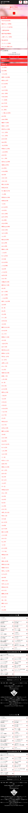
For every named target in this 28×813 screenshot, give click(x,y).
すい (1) (3, 486)
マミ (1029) (4, 100)
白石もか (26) (5, 428)
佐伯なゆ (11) (5, 187)
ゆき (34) (4, 174)
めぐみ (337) (5, 207)
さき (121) (4, 210)
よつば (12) (4, 272)
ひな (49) (4, 314)
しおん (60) (4, 450)
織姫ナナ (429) (5, 122)
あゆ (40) (4, 577)
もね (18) (4, 268)
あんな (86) (4, 242)
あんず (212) (5, 106)
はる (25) (4, 304)
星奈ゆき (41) (5, 587)
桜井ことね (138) (6, 301)
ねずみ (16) (4, 275)
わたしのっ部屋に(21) (7, 46)
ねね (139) (4, 142)
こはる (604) (5, 151)
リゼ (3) (3, 203)
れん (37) (4, 541)
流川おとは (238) (6, 161)
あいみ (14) (4, 522)
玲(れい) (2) (4, 515)
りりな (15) (4, 74)
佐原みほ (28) (5, 200)
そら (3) (3, 558)
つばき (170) (5, 343)
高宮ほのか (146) (6, 197)
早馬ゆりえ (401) (6, 148)
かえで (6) (4, 415)
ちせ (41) (4, 499)
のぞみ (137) (5, 408)
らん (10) (4, 86)
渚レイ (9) (4, 600)
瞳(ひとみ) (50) (5, 184)
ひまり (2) (4, 509)
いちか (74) (4, 411)
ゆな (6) (3, 288)
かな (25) (4, 610)
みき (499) (4, 70)
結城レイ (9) (4, 376)
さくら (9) (4, 317)
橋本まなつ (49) (5, 285)
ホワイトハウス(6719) (7, 27)
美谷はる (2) (4, 421)
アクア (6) (4, 551)
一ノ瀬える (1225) (6, 113)
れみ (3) (3, 502)
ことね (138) (5, 298)
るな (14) (4, 476)
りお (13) (4, 398)
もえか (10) (4, 454)
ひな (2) (3, 418)
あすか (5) (4, 473)
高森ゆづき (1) (5, 567)
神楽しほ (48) (5, 561)
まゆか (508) (5, 119)
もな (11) (4, 496)
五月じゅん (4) (5, 583)
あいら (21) (4, 470)
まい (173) (4, 359)
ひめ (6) (3, 434)
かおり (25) (4, 437)
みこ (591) (4, 109)
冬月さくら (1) (5, 460)
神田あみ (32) (5, 554)
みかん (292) (5, 213)
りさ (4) (3, 545)
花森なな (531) (5, 164)
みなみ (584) (5, 223)
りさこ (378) (5, 132)
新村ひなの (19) (5, 564)
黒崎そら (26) (5, 249)
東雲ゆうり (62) (5, 337)
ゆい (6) (3, 307)
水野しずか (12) (5, 512)
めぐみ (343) (5, 83)
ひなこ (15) (4, 493)
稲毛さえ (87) (5, 80)
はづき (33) (4, 389)
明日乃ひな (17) (5, 350)
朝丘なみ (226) (5, 239)
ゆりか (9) (4, 385)
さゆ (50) (4, 525)
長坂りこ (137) (5, 126)
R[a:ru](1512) (5, 40)
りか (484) (4, 67)
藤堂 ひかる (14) (5, 327)
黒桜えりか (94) (5, 467)
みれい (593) (5, 93)
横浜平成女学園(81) (6, 33)
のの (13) (4, 340)
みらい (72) (4, 366)
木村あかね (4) (5, 489)
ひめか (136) (5, 229)
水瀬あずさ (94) (5, 281)
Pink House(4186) (6, 20)
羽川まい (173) (5, 356)
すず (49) (4, 259)
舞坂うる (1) (4, 603)
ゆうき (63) (4, 548)
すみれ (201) (5, 96)
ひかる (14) (4, 330)
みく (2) (3, 606)
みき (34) (4, 116)
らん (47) (4, 236)
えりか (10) (4, 535)
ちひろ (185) (5, 233)
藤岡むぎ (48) (5, 593)
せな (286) (4, 220)
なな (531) (4, 168)
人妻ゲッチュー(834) (7, 36)
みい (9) (3, 382)
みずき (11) (4, 320)
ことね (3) (4, 252)
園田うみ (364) (5, 431)
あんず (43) (4, 103)
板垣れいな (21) (5, 353)
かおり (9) (4, 278)
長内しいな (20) (5, 570)
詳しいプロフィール (13, 57)
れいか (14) (4, 447)
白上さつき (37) (5, 444)
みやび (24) (4, 138)
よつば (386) (5, 265)
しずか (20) (4, 379)
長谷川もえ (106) (6, 129)
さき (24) (4, 324)
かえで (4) (4, 424)
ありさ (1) (4, 590)
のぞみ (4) (4, 402)
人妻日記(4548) (5, 30)
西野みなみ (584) (6, 226)
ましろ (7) (4, 333)
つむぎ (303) (5, 145)
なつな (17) (4, 574)
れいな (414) (5, 255)
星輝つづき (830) (6, 77)
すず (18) (4, 519)
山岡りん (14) (5, 363)
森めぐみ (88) (5, 532)
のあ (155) (4, 441)
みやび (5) (4, 155)
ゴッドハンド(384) (6, 43)
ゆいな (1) (4, 480)
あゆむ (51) (4, 463)
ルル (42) (4, 506)
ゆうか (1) (4, 596)
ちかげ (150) (5, 90)
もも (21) (4, 369)
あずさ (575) (5, 216)
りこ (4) (3, 457)
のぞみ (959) (5, 171)
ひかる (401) (5, 262)
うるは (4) (4, 395)
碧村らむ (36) (5, 392)
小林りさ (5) (4, 580)
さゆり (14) (4, 177)
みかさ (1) (4, 538)
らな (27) (4, 483)
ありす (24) (4, 528)
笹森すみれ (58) (5, 372)
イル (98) (4, 194)
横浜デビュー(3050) (6, 23)
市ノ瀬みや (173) (6, 190)
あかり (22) (4, 346)
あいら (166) (5, 291)
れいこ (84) (4, 158)
